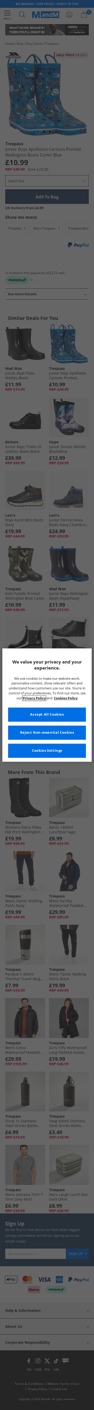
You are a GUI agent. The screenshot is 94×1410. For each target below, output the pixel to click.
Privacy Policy (34, 698)
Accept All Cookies (47, 714)
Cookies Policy (66, 698)
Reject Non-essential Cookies (47, 732)
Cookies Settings (47, 750)
